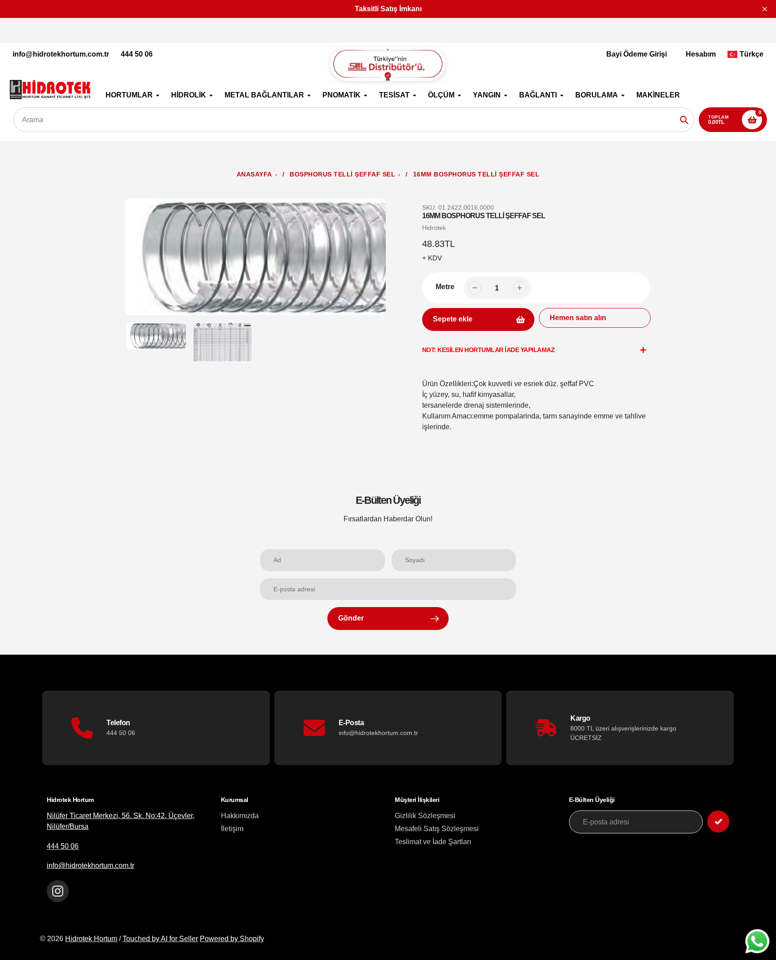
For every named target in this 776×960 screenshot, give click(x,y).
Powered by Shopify (232, 938)
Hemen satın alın (578, 317)
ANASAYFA (254, 174)
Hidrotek (434, 227)
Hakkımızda (240, 815)
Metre (445, 287)
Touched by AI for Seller (160, 938)
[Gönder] (718, 821)
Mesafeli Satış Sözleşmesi (437, 828)
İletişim (232, 828)
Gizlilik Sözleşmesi (425, 815)
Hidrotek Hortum (91, 938)
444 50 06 (137, 54)
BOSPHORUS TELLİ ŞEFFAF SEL (342, 174)
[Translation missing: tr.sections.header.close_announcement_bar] (764, 8)
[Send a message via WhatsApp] (757, 941)
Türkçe (751, 54)
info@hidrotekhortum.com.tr (61, 54)
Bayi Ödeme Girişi (636, 54)
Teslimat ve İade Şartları (433, 842)
